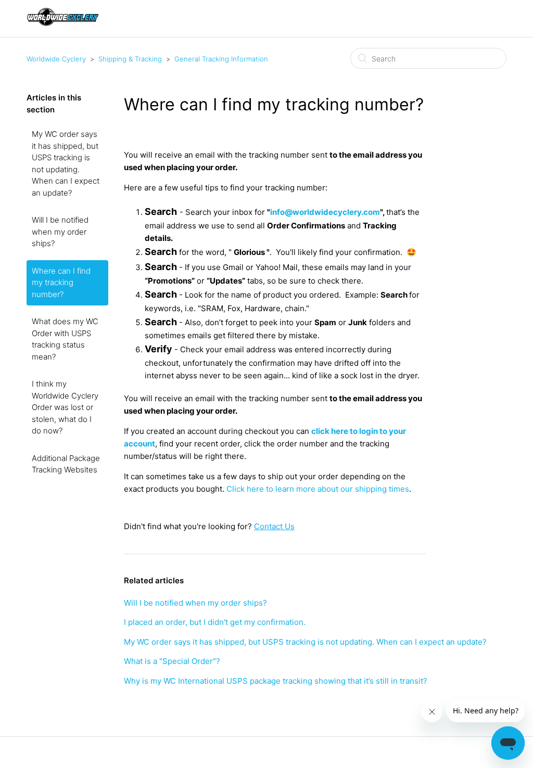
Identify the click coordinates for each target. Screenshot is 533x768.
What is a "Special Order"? (172, 661)
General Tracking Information (221, 59)
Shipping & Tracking (130, 59)
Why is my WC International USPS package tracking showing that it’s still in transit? (275, 681)
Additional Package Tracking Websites (66, 464)
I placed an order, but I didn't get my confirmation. (215, 622)
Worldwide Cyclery (56, 59)
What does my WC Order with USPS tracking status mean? (65, 339)
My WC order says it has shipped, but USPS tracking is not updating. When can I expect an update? (65, 163)
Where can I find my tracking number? (61, 282)
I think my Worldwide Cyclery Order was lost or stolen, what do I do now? (65, 407)
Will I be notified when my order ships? (60, 231)
